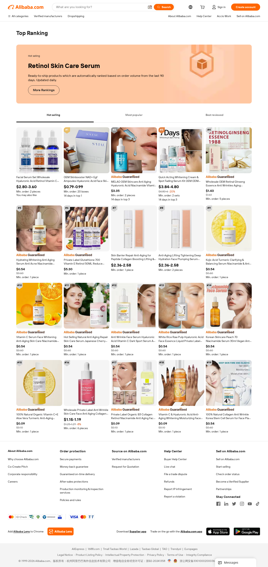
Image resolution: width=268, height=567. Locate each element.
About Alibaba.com (20, 451)
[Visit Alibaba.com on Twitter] (234, 503)
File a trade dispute (175, 474)
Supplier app (137, 531)
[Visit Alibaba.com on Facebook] (218, 503)
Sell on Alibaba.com (228, 459)
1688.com (94, 549)
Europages (191, 549)
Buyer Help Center (175, 459)
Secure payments (70, 459)
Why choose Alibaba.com (23, 459)
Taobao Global (150, 549)
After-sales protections (74, 481)
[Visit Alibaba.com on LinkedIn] (226, 503)
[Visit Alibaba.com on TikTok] (257, 503)
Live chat (169, 466)
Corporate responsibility (22, 474)
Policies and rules (70, 500)
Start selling (223, 466)
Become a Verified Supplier (232, 481)
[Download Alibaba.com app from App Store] (218, 532)
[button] (150, 7)
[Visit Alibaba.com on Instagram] (242, 503)
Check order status (228, 474)
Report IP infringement (178, 489)
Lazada (134, 549)
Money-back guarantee (74, 466)
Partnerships (224, 489)
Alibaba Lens (21, 531)
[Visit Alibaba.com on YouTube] (249, 503)
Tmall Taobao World (115, 549)
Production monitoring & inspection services (81, 490)
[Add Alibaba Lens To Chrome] (60, 532)
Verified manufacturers (126, 459)
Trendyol (175, 549)
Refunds (169, 481)
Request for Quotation (125, 466)
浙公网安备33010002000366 (198, 561)
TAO (164, 549)
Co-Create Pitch (18, 466)
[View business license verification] (169, 561)
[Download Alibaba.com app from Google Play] (247, 532)
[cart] (203, 7)
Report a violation (174, 496)
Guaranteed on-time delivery (77, 474)
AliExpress (78, 549)
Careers (13, 481)
